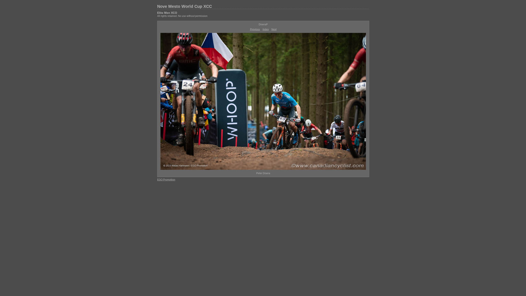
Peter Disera (263, 173)
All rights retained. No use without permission (182, 16)
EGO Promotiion (166, 179)
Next (274, 29)
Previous (255, 29)
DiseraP (263, 24)
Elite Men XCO (167, 12)
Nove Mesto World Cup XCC (184, 6)
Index (266, 29)
